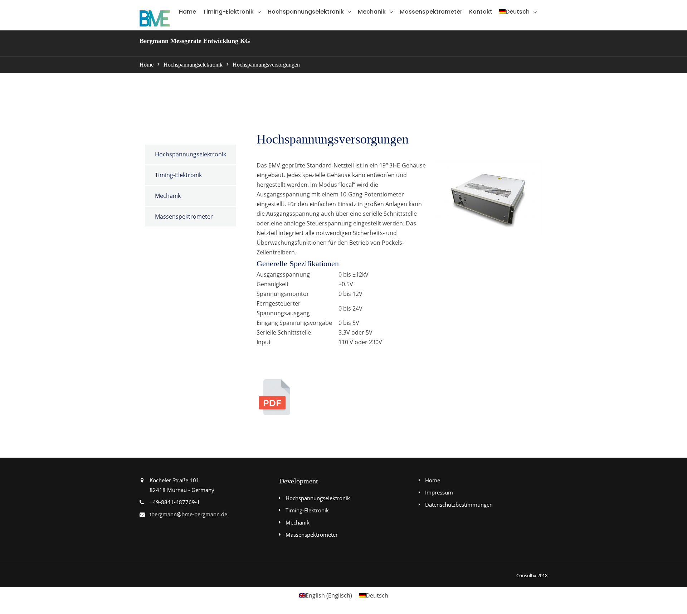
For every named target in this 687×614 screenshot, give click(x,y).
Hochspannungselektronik (306, 12)
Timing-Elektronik (228, 12)
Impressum (439, 492)
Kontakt (480, 12)
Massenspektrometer (431, 12)
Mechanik (372, 12)
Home (187, 12)
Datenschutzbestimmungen (459, 504)
